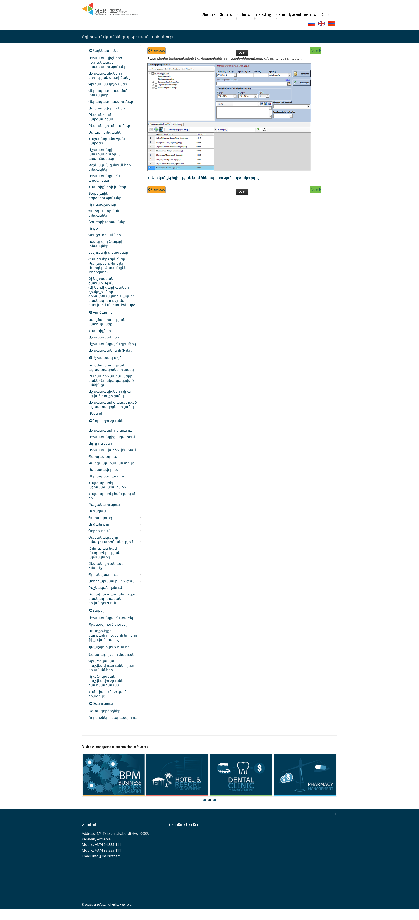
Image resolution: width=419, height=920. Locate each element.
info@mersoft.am (106, 856)
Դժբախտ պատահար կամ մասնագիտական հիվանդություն (112, 598)
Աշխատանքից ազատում (111, 436)
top (335, 813)
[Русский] (312, 23)
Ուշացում (97, 511)
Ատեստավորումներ (106, 108)
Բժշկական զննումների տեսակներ (109, 167)
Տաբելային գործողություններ (104, 195)
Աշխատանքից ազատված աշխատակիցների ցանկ (112, 404)
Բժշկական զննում (105, 587)
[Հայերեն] (332, 23)
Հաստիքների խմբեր (107, 186)
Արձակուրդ (98, 524)
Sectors (226, 14)
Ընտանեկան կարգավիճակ (101, 117)
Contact (327, 14)
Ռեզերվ (95, 413)
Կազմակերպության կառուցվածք (106, 321)
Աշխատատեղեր (103, 337)
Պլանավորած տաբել (107, 624)
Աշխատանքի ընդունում (110, 430)
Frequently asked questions (296, 14)
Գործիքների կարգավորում (113, 717)
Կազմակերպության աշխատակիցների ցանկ (111, 367)
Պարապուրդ (100, 517)
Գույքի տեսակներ (104, 235)
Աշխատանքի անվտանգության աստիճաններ (104, 154)
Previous (157, 50)
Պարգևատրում (102, 456)
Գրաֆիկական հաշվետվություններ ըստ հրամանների (111, 665)
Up (244, 53)
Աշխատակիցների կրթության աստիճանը (109, 75)
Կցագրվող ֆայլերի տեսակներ (105, 243)
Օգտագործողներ (104, 710)
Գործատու (102, 312)
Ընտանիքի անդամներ (109, 125)
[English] (322, 23)
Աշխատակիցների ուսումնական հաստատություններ (107, 62)
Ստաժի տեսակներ (106, 132)
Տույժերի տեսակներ (106, 221)
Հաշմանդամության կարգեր (106, 141)
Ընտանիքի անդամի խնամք (107, 565)
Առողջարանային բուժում (111, 581)
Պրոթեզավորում (103, 574)
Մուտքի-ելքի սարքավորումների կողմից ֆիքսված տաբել (112, 635)
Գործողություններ (108, 420)
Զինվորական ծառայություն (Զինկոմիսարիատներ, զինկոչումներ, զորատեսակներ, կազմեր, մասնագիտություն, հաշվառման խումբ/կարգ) (112, 291)
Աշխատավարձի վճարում (112, 450)
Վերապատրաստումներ (110, 101)
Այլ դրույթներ (100, 443)
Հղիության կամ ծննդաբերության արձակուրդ (104, 552)
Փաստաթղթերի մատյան (111, 654)
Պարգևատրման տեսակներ (103, 213)
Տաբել (97, 610)
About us (208, 14)
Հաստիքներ (99, 330)
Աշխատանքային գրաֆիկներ (104, 178)
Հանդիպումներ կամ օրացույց (107, 693)
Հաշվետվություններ (111, 647)
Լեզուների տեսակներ (108, 252)
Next (314, 50)
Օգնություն (102, 703)
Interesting (262, 14)
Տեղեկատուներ (106, 50)
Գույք (93, 228)
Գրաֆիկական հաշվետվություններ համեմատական (106, 680)
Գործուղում (98, 530)
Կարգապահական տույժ (111, 463)
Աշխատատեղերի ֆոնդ (110, 350)
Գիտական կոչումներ (107, 84)
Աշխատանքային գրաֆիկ (112, 343)
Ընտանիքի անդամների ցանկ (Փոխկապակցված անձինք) (111, 380)
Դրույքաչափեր (102, 204)
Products (243, 14)
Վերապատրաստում (107, 476)
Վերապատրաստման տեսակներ (108, 92)
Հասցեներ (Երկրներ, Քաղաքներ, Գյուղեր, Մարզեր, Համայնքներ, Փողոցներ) (108, 265)
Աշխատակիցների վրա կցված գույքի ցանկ (109, 393)
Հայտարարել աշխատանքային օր (107, 485)
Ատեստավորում (103, 469)
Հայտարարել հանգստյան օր (112, 495)
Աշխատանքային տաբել (110, 617)
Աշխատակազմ (106, 357)
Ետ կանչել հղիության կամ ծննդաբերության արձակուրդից (206, 177)
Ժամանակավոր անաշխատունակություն (111, 539)
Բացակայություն (104, 504)
